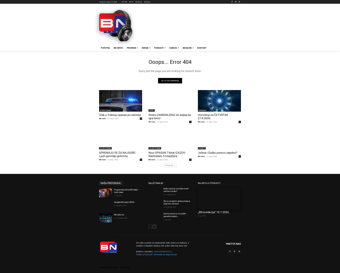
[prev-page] (150, 226)
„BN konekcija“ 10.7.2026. (214, 212)
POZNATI (202, 148)
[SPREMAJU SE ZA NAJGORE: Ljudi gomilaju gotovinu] (120, 138)
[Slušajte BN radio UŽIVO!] (105, 205)
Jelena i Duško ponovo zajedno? (217, 152)
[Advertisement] (190, 25)
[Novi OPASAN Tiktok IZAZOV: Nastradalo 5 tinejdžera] (170, 138)
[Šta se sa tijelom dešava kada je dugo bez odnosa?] (154, 204)
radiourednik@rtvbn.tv (163, 251)
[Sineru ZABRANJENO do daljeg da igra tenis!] (170, 101)
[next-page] (154, 226)
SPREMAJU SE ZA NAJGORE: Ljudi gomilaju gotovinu (117, 154)
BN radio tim (119, 215)
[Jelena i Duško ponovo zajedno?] (219, 138)
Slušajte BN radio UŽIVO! (124, 202)
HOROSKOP (202, 110)
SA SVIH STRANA (105, 110)
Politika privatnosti (144, 254)
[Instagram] (235, 1)
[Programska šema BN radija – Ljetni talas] (105, 193)
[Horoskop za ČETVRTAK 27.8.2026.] (219, 101)
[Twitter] (234, 251)
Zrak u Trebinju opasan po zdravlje (120, 115)
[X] (239, 1)
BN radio (102, 118)
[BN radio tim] (105, 218)
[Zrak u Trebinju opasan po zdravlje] (120, 101)
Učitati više (169, 165)
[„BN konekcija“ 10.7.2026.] (219, 198)
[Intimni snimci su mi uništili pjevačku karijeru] (154, 217)
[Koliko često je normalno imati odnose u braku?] (154, 192)
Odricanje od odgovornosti (165, 254)
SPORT (151, 110)
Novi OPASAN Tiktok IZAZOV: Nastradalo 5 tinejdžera (167, 154)
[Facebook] (232, 1)
